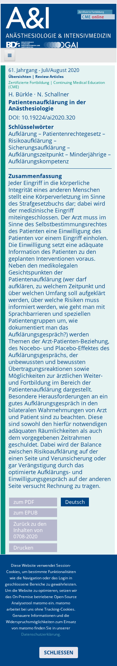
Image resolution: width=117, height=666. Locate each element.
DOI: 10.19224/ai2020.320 (41, 117)
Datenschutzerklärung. (41, 634)
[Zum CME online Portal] (96, 14)
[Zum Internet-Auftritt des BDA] (23, 44)
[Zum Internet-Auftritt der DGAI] (60, 44)
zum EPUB (25, 513)
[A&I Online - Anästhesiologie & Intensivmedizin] (58, 22)
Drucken (23, 548)
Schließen (58, 652)
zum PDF (23, 502)
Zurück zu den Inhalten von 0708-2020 (29, 530)
